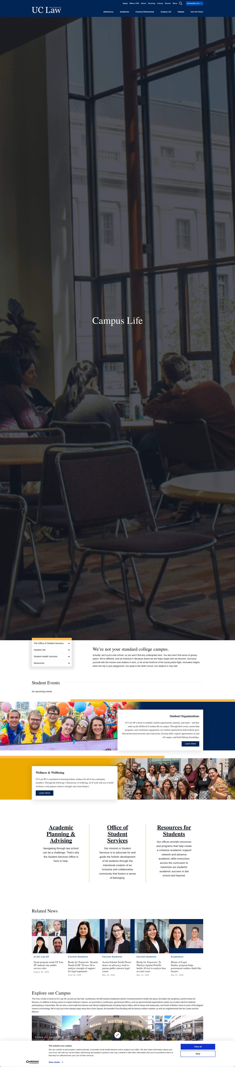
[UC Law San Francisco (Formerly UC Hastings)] (46, 10)
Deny (198, 1054)
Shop (175, 3)
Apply (125, 3)
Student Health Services (45, 656)
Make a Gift (134, 3)
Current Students (78, 957)
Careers (181, 12)
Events (168, 3)
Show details (54, 1062)
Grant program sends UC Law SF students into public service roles (48, 965)
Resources (39, 663)
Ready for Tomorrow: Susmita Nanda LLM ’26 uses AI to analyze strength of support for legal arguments (83, 966)
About (143, 3)
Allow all (198, 1047)
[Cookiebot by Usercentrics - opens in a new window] (32, 1062)
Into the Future (197, 12)
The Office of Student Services (49, 643)
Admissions (108, 12)
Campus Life (166, 12)
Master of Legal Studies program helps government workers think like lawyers (186, 966)
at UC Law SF (41, 957)
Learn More (190, 743)
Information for (193, 3)
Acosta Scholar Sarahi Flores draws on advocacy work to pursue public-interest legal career (116, 966)
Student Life (40, 650)
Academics (124, 12)
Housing (151, 3)
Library (160, 3)
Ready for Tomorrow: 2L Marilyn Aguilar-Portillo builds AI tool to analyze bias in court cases (151, 966)
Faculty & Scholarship (145, 12)
